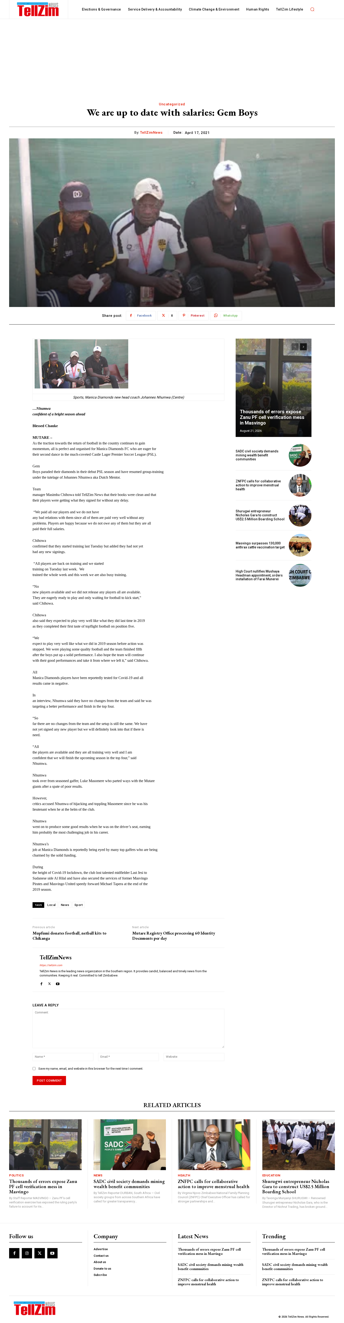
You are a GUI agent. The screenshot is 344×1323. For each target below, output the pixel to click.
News (65, 905)
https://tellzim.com (51, 965)
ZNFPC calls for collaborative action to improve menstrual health (258, 485)
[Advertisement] (172, 54)
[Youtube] (57, 983)
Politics (16, 1175)
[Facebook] (41, 983)
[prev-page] (295, 346)
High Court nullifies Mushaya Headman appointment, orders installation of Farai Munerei (259, 575)
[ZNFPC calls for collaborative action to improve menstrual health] (300, 485)
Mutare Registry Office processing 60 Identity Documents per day (173, 936)
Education (271, 1175)
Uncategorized (172, 104)
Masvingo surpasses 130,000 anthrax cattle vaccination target (260, 545)
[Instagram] (27, 1253)
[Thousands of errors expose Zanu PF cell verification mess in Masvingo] (273, 388)
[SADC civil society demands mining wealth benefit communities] (300, 455)
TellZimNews (151, 132)
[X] (49, 983)
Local (51, 905)
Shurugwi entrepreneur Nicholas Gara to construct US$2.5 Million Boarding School (260, 515)
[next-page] (303, 346)
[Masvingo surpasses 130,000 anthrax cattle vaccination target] (300, 545)
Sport (78, 905)
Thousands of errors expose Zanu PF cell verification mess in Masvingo (272, 417)
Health (184, 1175)
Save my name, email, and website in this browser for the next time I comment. (90, 1068)
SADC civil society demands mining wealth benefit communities (257, 455)
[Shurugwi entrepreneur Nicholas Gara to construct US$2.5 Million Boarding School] (300, 515)
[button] (312, 9)
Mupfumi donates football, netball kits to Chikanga (69, 936)
